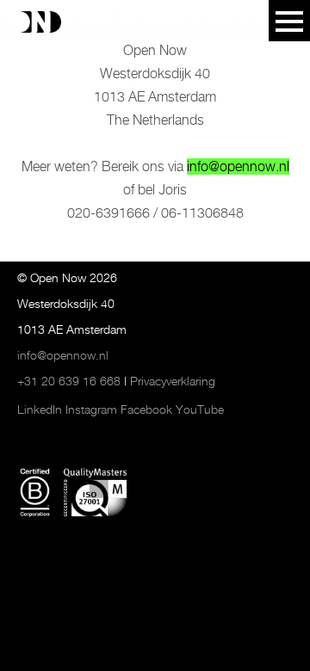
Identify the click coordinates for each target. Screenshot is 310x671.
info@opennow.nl (238, 166)
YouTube (200, 409)
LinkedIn (39, 409)
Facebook (146, 409)
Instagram (91, 409)
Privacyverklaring (172, 381)
